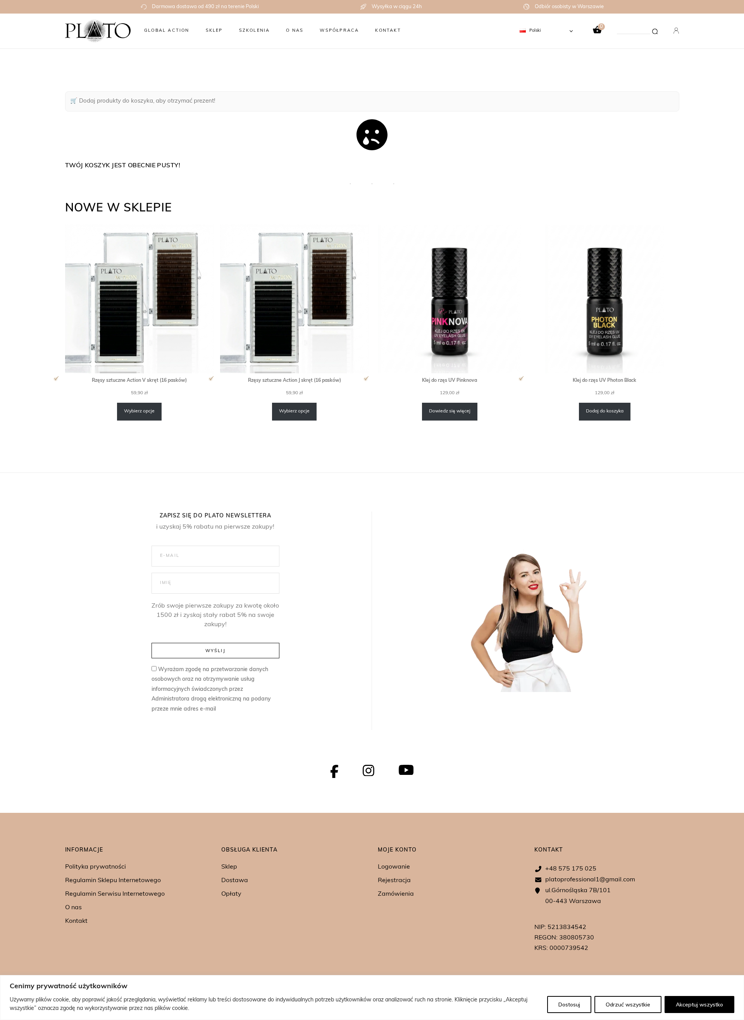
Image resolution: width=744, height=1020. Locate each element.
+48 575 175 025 (570, 869)
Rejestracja (394, 880)
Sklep (229, 867)
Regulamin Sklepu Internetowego (113, 880)
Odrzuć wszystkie (628, 1004)
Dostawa (234, 880)
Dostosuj (569, 1004)
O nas (73, 908)
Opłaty (231, 894)
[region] (372, 997)
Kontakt (76, 921)
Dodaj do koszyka (604, 411)
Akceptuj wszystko (699, 1004)
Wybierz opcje (139, 411)
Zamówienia (396, 894)
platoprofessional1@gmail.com (590, 880)
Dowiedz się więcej (449, 411)
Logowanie (394, 867)
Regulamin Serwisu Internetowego (115, 894)
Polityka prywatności (95, 867)
